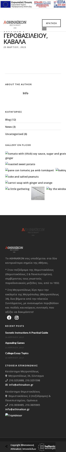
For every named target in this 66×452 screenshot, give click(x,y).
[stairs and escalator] (38, 199)
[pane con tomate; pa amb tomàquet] (29, 170)
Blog (8, 119)
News (8, 126)
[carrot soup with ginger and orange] (28, 182)
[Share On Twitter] (15, 438)
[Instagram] (16, 317)
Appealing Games (15, 342)
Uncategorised (14, 134)
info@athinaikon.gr (21, 384)
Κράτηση (51, 23)
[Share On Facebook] (9, 438)
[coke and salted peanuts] (22, 176)
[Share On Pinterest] (21, 438)
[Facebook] (9, 317)
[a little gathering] (17, 189)
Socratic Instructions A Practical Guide (26, 332)
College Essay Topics (17, 353)
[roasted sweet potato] (20, 164)
